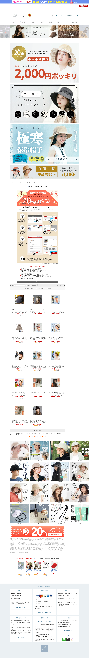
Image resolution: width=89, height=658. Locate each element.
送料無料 (34, 285)
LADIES (24, 22)
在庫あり (29, 285)
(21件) (21, 398)
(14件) (40, 370)
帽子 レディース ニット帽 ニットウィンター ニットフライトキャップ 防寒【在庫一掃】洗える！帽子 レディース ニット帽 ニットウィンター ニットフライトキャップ (38, 421)
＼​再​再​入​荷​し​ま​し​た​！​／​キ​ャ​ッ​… (20, 570)
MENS (34, 22)
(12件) (21, 342)
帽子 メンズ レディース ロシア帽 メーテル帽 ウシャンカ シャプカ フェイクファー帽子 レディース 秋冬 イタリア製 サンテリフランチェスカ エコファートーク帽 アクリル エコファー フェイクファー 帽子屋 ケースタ (38, 311)
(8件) (58, 370)
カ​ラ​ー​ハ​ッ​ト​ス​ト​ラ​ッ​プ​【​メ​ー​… (45, 570)
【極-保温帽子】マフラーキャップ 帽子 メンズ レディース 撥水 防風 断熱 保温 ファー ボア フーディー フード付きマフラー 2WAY (57, 394)
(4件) (40, 425)
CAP (58, 22)
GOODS (74, 22)
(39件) (58, 342)
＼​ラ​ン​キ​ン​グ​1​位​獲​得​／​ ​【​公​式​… (29, 570)
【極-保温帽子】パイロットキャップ (37, 392)
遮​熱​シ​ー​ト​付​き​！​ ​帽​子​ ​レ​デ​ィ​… (37, 570)
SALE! (14, 22)
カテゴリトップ (12, 182)
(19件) (21, 370)
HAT (50, 22)
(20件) (21, 315)
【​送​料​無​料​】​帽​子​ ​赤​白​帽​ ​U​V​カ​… (54, 570)
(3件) (40, 342)
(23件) (40, 315)
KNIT (66, 22)
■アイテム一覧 (18, 182)
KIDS (43, 22)
